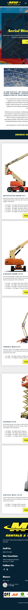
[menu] (25, 3)
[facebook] (4, 569)
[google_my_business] (7, 569)
